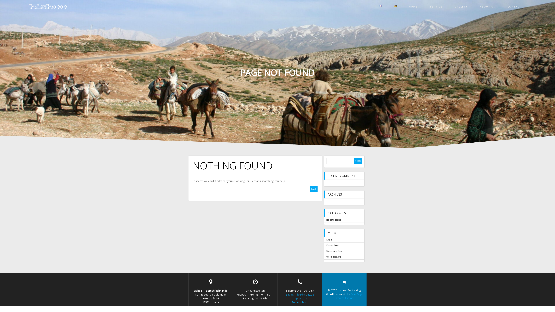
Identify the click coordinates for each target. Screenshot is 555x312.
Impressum (300, 298)
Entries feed (332, 245)
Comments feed (334, 250)
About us (487, 6)
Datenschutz (300, 302)
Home (413, 6)
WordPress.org (333, 256)
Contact (514, 6)
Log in (329, 239)
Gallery (461, 6)
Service (436, 6)
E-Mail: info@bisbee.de (300, 294)
